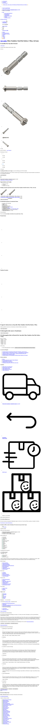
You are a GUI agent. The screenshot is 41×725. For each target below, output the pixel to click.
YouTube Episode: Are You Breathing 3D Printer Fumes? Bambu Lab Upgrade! (15, 355)
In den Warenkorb (3, 175)
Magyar (7, 710)
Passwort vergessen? (5, 574)
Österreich (8, 712)
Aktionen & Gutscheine (6, 568)
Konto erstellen (4, 26)
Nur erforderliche (7, 623)
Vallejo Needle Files (5, 370)
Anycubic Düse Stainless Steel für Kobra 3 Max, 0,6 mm (10, 197)
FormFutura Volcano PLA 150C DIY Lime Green (10, 362)
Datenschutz (4, 604)
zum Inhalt (4, 2)
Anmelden (4, 572)
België (6, 702)
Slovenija (7, 714)
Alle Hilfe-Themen (7, 17)
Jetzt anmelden (4, 22)
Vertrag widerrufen (3, 611)
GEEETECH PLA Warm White (7, 361)
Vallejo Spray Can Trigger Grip (7, 366)
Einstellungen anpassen (14, 623)
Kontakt (5, 16)
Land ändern (8, 599)
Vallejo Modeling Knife (6, 368)
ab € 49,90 (11, 9)
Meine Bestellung (5, 562)
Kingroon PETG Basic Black (7, 367)
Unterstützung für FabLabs (6, 583)
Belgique (7, 701)
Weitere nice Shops (5, 609)
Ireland (7, 708)
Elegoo (3, 359)
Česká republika (11, 704)
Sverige (7, 717)
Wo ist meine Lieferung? (6, 575)
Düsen (9, 207)
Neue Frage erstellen (4, 328)
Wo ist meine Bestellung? (8, 13)
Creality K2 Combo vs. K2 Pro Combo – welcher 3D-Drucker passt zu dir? (14, 353)
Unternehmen (4, 608)
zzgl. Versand (9, 150)
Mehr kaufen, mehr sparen (6, 581)
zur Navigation (4, 1)
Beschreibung (3, 212)
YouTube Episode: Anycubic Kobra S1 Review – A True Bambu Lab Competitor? (15, 352)
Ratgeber (3, 580)
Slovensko (8, 715)
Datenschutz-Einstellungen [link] (6, 606)
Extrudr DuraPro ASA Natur (6, 360)
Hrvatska (7, 707)
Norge (6, 722)
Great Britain (10, 718)
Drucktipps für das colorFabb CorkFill (8, 354)
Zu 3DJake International (4, 696)
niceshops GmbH (7, 601)
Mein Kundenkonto (5, 566)
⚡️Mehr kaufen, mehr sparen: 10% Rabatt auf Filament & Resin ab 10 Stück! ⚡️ (15, 4)
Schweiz (7, 719)
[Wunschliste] (3, 27)
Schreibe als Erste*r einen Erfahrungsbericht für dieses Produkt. (25, 347)
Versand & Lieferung (5, 563)
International (9, 699)
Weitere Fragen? (5, 569)
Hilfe (3, 12)
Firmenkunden (4, 567)
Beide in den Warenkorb (4, 199)
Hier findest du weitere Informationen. (6, 522)
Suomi (6, 716)
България (8, 703)
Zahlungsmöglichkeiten (8, 15)
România (7, 723)
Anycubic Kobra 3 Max (14, 208)
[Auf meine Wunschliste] (0, 176)
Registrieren (4, 573)
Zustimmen (2, 623)
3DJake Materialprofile (6, 579)
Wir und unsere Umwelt (6, 584)
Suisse (6, 720)
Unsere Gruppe (4, 588)
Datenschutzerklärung (30, 621)
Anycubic (3, 41)
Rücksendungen (7, 14)
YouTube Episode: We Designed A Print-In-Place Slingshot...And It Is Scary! (14, 351)
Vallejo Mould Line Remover (7, 369)
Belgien (7, 700)
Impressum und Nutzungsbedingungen (8, 603)
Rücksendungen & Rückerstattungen (8, 565)
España (7, 705)
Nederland (8, 711)
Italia (5, 709)
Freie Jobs (4, 589)
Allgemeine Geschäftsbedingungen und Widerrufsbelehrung (11, 605)
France (7, 706)
